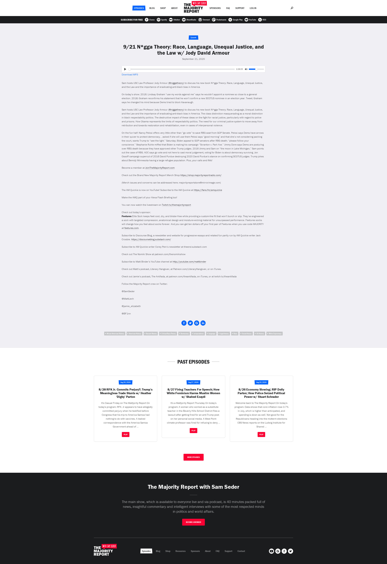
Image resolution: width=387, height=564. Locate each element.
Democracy (185, 333)
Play (126, 434)
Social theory (247, 333)
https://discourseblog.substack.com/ (151, 239)
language (211, 333)
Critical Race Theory (168, 333)
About (174, 8)
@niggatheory (176, 83)
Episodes (139, 8)
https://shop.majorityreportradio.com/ (200, 175)
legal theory (224, 333)
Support (239, 8)
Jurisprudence (199, 333)
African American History (115, 333)
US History (260, 333)
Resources (181, 551)
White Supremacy (275, 333)
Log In (253, 8)
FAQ (228, 8)
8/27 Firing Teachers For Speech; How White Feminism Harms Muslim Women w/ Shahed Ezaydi (193, 393)
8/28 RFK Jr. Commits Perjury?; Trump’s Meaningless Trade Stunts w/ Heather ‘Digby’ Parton (125, 393)
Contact (241, 551)
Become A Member (193, 522)
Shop (163, 8)
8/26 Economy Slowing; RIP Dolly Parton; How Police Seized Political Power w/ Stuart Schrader (261, 393)
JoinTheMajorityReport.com (160, 167)
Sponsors (215, 8)
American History (135, 333)
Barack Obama (151, 333)
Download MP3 (130, 74)
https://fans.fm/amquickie (208, 190)
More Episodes (193, 457)
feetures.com (131, 228)
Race (235, 333)
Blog (152, 8)
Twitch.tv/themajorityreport (176, 204)
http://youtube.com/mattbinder (189, 261)
